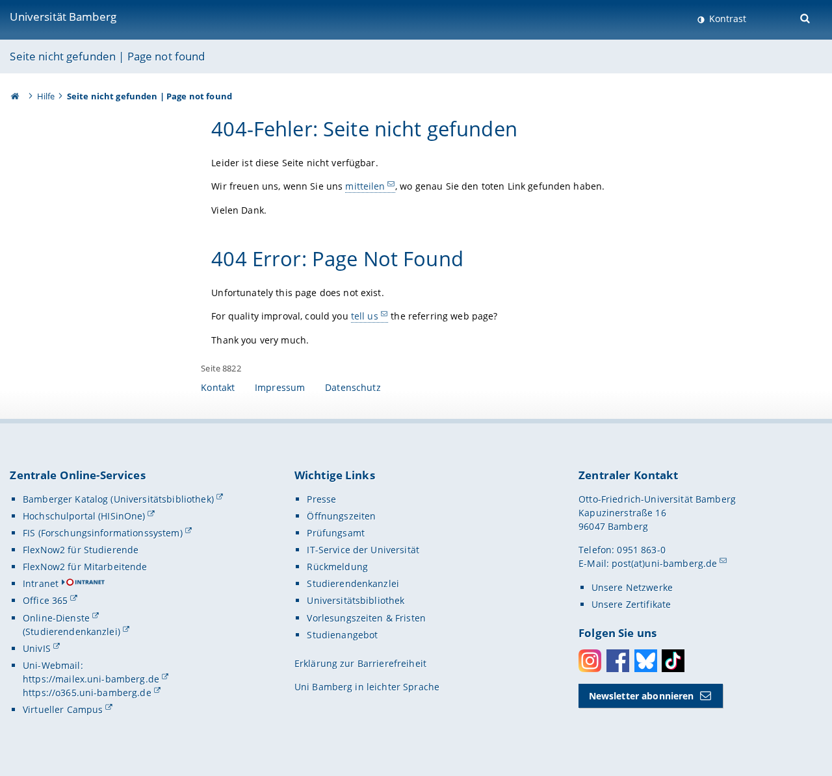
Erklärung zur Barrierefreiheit (360, 663)
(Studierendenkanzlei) (71, 631)
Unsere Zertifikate (631, 604)
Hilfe (46, 96)
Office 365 (45, 600)
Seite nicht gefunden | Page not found (107, 56)
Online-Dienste (56, 618)
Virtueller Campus (63, 709)
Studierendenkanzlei (353, 583)
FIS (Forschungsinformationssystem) (103, 533)
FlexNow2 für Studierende (80, 550)
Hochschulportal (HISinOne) (84, 516)
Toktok (673, 660)
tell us (364, 316)
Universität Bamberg (63, 16)
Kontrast (726, 18)
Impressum (280, 387)
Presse (321, 499)
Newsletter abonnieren (641, 696)
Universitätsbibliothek (355, 600)
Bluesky (645, 660)
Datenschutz (353, 387)
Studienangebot (342, 635)
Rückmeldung (337, 566)
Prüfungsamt (336, 533)
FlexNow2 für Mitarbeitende (85, 566)
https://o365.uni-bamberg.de (87, 692)
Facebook (617, 660)
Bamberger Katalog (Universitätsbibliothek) (118, 499)
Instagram (589, 660)
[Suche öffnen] (806, 17)
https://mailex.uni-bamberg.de (91, 679)
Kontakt (218, 387)
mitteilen (365, 186)
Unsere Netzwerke (632, 587)
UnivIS (37, 648)
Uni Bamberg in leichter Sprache (366, 687)
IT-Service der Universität (363, 550)
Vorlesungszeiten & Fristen (366, 618)
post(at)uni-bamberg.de (664, 563)
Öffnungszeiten (341, 516)
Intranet (40, 583)
